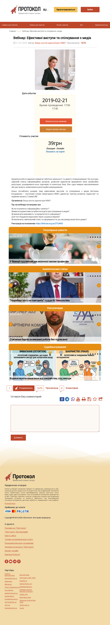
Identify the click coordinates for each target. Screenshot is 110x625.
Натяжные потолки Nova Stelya (28, 601)
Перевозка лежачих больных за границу (26, 590)
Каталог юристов (62, 25)
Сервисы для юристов (37, 25)
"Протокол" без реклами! (16, 531)
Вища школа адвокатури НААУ (50, 43)
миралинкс (8, 581)
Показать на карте (55, 151)
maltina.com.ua (24, 605)
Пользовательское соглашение (19, 543)
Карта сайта (10, 535)
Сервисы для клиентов (9, 25)
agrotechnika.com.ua (11, 593)
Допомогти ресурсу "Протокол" (19, 547)
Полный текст (10, 503)
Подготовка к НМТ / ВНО (28, 578)
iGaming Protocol (12, 554)
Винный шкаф (24, 575)
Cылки (22, 608)
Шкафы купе (24, 594)
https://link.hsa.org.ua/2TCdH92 (49, 223)
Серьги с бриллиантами (10, 574)
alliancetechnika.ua (11, 578)
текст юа (7, 605)
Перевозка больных (26, 587)
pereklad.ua (23, 581)
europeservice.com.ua (11, 599)
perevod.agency (9, 596)
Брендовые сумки (25, 597)
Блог (81, 25)
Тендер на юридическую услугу (19, 539)
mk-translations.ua (10, 602)
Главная (12, 31)
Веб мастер (8, 584)
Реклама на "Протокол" (15, 528)
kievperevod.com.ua (11, 608)
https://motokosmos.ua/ (12, 587)
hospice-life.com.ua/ (26, 584)
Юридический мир (101, 25)
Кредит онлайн (11, 550)
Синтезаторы (9, 590)
